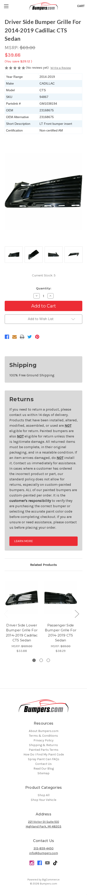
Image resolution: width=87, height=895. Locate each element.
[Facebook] (7, 337)
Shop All (44, 795)
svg (55, 863)
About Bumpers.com (43, 731)
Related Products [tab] (43, 565)
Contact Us (43, 764)
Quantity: (43, 288)
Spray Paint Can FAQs (43, 759)
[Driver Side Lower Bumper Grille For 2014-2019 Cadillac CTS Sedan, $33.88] (21, 598)
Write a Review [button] (60, 68)
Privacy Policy (43, 740)
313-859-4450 (43, 848)
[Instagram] (31, 863)
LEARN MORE (23, 541)
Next (76, 613)
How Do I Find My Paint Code (43, 754)
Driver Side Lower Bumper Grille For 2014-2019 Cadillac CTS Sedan (22, 633)
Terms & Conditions (43, 736)
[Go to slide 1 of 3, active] (34, 660)
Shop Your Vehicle (43, 800)
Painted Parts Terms (43, 750)
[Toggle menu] (6, 6)
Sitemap (43, 773)
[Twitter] (29, 337)
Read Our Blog (43, 768)
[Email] (14, 337)
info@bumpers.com (43, 853)
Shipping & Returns (43, 745)
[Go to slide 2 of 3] (41, 660)
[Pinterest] (37, 337)
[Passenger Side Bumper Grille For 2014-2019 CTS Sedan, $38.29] (60, 598)
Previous (5, 613)
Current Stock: (43, 275)
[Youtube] (47, 863)
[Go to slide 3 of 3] (48, 660)
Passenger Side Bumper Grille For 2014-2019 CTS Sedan (60, 633)
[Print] (22, 337)
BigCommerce (51, 879)
